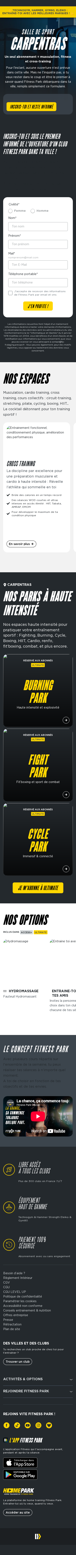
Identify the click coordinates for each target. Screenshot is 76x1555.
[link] (6, 1425)
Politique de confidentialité (22, 1296)
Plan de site (11, 1329)
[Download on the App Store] (20, 1463)
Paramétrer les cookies (20, 1301)
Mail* (11, 253)
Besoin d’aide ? (14, 1273)
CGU (6, 1287)
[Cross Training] (36, 487)
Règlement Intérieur (17, 1277)
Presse (8, 1319)
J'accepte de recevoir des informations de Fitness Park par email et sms (40, 293)
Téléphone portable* (23, 274)
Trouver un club (18, 1361)
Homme (43, 210)
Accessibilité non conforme (22, 1305)
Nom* (12, 218)
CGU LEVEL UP (14, 1291)
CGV (6, 1282)
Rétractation (12, 1324)
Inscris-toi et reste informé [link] (31, 107)
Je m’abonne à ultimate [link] (38, 888)
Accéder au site (18, 1512)
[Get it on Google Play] (20, 1475)
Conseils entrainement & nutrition (27, 1310)
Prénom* (14, 235)
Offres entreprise (15, 1315)
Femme (20, 210)
